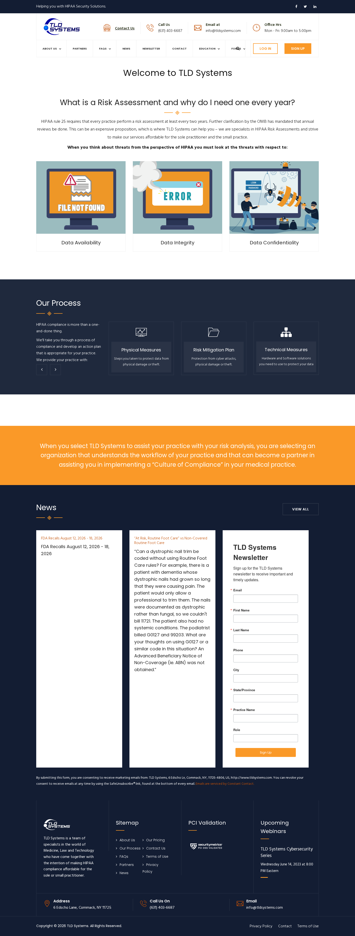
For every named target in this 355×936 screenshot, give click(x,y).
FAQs (102, 49)
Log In (265, 48)
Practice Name (244, 709)
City (236, 669)
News (126, 49)
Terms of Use (157, 856)
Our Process (130, 848)
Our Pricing (155, 840)
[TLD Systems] (62, 26)
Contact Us (155, 848)
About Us (50, 49)
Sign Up (298, 48)
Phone (238, 650)
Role (236, 729)
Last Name (241, 629)
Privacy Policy (261, 926)
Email (237, 590)
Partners (80, 49)
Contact (179, 49)
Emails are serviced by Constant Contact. (225, 784)
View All (300, 509)
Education (207, 49)
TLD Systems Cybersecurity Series (287, 852)
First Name (241, 610)
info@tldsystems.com (223, 31)
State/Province (244, 689)
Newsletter (151, 49)
